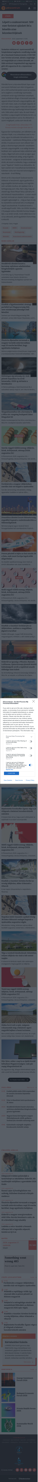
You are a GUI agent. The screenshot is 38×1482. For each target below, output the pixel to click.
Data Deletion (8, 780)
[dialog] (19, 741)
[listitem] (19, 736)
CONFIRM (11, 773)
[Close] (34, 702)
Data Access (19, 780)
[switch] (30, 741)
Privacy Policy (30, 780)
